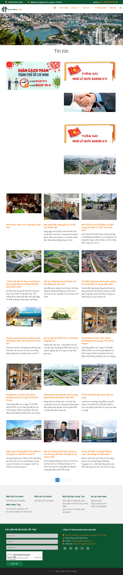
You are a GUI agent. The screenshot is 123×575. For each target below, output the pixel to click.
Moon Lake (96, 500)
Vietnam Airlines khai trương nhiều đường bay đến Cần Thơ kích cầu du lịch (23, 341)
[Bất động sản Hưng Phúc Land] (12, 8)
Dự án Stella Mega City (17, 509)
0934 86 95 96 (110, 2)
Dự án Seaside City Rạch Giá (19, 512)
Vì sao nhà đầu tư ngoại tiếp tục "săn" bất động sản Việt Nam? (97, 452)
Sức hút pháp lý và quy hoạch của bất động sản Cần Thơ (60, 282)
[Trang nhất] (55, 7)
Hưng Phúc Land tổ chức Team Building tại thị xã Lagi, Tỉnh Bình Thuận (98, 341)
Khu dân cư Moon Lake (74, 500)
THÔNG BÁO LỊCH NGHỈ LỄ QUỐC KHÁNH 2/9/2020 (87, 83)
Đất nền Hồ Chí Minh (15, 500)
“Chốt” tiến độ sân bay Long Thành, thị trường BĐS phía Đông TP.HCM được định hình (23, 284)
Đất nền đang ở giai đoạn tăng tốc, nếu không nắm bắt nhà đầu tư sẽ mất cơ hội (60, 454)
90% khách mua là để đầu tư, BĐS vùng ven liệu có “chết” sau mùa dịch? (98, 227)
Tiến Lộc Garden (98, 506)
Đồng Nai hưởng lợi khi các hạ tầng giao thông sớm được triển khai (61, 396)
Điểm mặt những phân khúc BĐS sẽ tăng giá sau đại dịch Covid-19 (23, 452)
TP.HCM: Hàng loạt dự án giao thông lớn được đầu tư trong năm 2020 (99, 282)
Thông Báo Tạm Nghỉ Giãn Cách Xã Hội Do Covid (29, 92)
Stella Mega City (99, 503)
